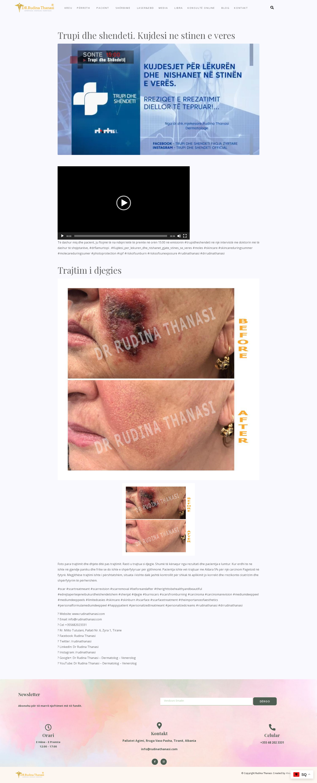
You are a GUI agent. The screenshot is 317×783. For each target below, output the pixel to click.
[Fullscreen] (185, 236)
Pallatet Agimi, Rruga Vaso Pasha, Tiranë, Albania (159, 741)
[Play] (62, 236)
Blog (225, 8)
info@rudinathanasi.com (159, 749)
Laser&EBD (145, 8)
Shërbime (123, 8)
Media (163, 8)
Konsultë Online (201, 8)
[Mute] (179, 236)
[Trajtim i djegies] (158, 379)
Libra (178, 8)
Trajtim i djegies (90, 270)
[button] (123, 203)
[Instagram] (163, 761)
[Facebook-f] (155, 761)
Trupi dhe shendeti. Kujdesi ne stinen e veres (146, 35)
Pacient (102, 8)
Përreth (83, 8)
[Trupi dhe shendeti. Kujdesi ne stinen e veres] (158, 99)
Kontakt (241, 8)
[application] (124, 203)
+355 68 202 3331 (272, 742)
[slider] (120, 236)
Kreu (68, 8)
